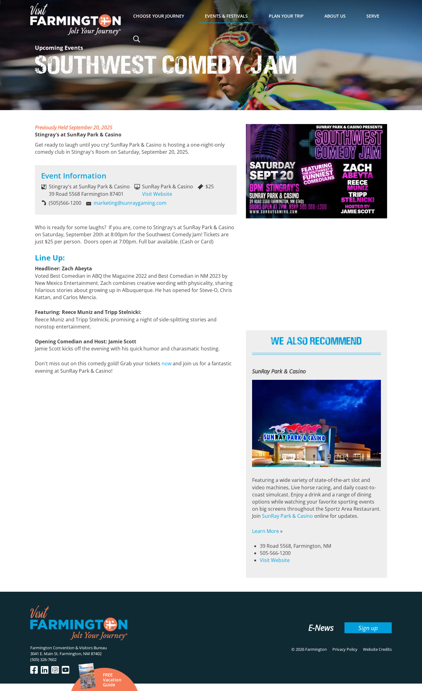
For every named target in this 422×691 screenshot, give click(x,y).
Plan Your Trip (286, 16)
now (166, 363)
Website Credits (377, 649)
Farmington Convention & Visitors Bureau (68, 647)
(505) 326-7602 (43, 659)
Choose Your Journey (158, 16)
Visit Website (157, 194)
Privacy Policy (344, 649)
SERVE (372, 16)
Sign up (368, 628)
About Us (335, 16)
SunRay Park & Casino (287, 516)
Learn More (265, 531)
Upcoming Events (59, 47)
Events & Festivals (226, 16)
